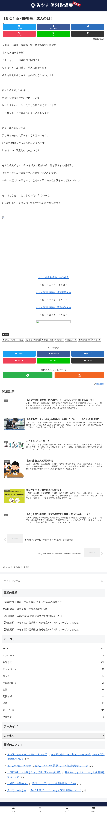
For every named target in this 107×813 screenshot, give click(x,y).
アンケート (53, 655)
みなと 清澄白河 (33, 340)
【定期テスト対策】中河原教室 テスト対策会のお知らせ (32, 602)
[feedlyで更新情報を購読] (27, 375)
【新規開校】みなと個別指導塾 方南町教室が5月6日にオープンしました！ (42, 629)
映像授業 (53, 717)
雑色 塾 (96, 340)
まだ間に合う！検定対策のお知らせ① (27, 754)
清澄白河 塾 (85, 340)
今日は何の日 (53, 682)
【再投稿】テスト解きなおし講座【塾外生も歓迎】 (34, 772)
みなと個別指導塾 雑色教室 (53, 277)
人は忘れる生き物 (16, 790)
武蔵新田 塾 (72, 340)
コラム (53, 676)
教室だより (53, 710)
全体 (6, 334)
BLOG (53, 648)
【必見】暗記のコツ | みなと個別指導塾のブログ (55, 790)
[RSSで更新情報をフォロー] (79, 375)
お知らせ (53, 662)
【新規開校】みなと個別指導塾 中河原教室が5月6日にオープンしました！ (42, 622)
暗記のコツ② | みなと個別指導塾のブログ (54, 783)
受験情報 (53, 696)
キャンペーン (53, 669)
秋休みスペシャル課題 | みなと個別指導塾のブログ (61, 765)
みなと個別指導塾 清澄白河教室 (53, 307)
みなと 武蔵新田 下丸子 (13, 340)
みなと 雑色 (48, 340)
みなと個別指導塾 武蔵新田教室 (53, 292)
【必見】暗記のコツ (17, 783)
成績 (53, 703)
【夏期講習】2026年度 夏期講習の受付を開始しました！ (33, 616)
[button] (102, 580)
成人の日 (60, 340)
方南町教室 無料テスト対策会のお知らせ (25, 609)
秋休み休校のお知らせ (19, 765)
